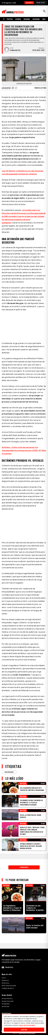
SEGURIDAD (36, 19)
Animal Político (7, 998)
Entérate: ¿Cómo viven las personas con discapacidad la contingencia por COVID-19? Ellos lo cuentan (24, 450)
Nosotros (5, 980)
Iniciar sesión (40, 3)
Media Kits (9, 967)
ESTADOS (18, 19)
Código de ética (8, 988)
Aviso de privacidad (9, 986)
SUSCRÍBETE (29, 3)
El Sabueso (6, 1004)
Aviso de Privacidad (27, 1025)
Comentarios (24, 867)
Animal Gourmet (8, 1001)
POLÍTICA (10, 19)
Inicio (4, 978)
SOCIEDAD (27, 19)
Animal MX (5, 1006)
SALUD (44, 19)
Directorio (5, 983)
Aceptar (24, 1029)
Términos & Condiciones (26, 1033)
